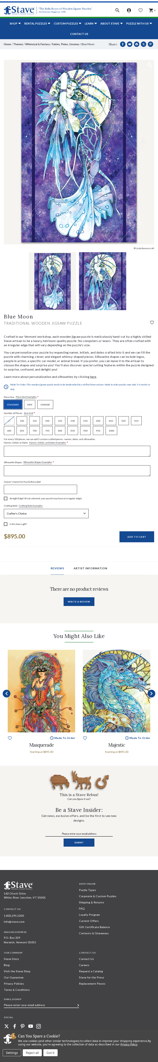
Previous (6, 693)
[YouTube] (30, 1026)
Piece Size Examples (26, 396)
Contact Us (79, 34)
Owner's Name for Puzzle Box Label (22, 481)
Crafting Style (23, 505)
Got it (50, 1053)
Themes (18, 44)
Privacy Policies (14, 983)
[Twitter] (6, 1026)
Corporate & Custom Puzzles (97, 896)
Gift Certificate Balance (94, 927)
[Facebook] (122, 44)
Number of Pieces (19, 413)
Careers (84, 965)
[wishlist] (152, 322)
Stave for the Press (91, 977)
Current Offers (89, 920)
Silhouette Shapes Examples (37, 462)
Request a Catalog (91, 971)
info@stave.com (14, 921)
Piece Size (21, 397)
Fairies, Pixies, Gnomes (65, 44)
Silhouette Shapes (29, 462)
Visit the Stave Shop (17, 971)
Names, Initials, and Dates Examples (47, 442)
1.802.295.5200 (14, 915)
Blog (7, 965)
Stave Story (11, 958)
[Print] (136, 44)
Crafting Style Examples (31, 505)
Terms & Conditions (17, 989)
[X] (143, 44)
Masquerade (41, 745)
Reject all (32, 1053)
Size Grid (28, 413)
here (93, 376)
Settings (12, 1053)
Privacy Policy (128, 1044)
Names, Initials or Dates (49, 441)
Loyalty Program (89, 914)
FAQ (82, 908)
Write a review (79, 601)
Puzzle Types (87, 890)
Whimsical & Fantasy (37, 44)
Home (7, 44)
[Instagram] (38, 1026)
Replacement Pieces (92, 983)
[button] (117, 10)
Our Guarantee (14, 977)
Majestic (116, 745)
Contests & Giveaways (94, 933)
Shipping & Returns (91, 902)
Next (151, 693)
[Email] (129, 44)
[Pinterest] (150, 44)
